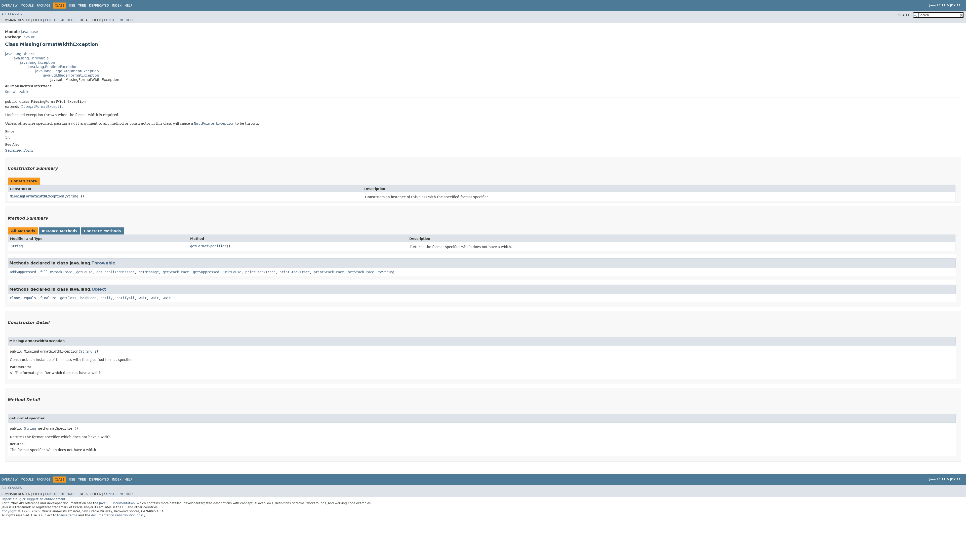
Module (27, 5)
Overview (10, 5)
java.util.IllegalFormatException (71, 75)
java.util (29, 37)
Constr (51, 20)
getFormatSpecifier (208, 246)
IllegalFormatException (43, 107)
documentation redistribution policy (118, 515)
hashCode (88, 298)
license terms (67, 515)
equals (30, 298)
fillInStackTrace (56, 272)
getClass (68, 298)
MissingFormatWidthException (37, 196)
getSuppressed (206, 272)
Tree (82, 5)
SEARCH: (904, 15)
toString (386, 272)
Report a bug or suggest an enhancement (33, 499)
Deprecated (99, 5)
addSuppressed (23, 272)
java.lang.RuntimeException (52, 67)
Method (66, 20)
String (72, 196)
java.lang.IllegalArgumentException (67, 71)
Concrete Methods (102, 231)
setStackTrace (361, 272)
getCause (84, 272)
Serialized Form (19, 150)
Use (72, 5)
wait (143, 298)
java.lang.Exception (37, 62)
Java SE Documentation (117, 503)
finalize (48, 298)
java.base (29, 32)
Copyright (9, 511)
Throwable (103, 263)
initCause (232, 272)
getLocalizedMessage (115, 272)
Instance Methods (59, 231)
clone (15, 298)
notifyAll (125, 298)
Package (44, 5)
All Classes (12, 14)
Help (128, 5)
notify (106, 298)
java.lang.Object (19, 54)
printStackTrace (260, 272)
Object (99, 289)
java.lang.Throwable (31, 58)
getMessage (149, 272)
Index (117, 5)
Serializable (17, 92)
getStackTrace (176, 272)
